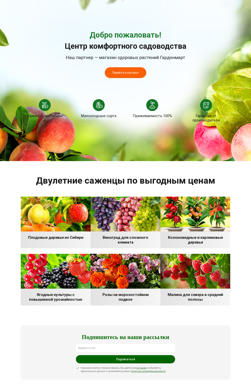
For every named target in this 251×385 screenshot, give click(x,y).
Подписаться (125, 359)
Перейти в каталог (125, 72)
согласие (141, 367)
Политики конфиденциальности (148, 371)
